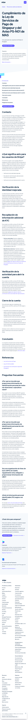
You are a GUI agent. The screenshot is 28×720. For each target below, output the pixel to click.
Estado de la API (18, 661)
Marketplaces (18, 607)
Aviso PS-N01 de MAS (9, 364)
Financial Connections (7, 607)
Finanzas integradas (19, 596)
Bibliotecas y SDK (19, 667)
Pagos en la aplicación (20, 605)
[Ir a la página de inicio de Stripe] (3, 580)
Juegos (16, 621)
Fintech (16, 620)
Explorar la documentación (8, 568)
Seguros (17, 625)
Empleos (17, 680)
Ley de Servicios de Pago (10, 361)
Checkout (4, 596)
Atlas (3, 589)
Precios (3, 587)
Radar (3, 624)
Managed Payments (6, 617)
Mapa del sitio (5, 696)
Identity (4, 609)
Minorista (17, 639)
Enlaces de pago (6, 618)
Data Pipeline (5, 604)
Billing (3, 593)
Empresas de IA (18, 614)
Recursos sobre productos (14, 7)
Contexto (4, 83)
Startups (17, 589)
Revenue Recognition (7, 626)
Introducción (5, 80)
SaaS (16, 612)
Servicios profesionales (20, 635)
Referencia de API (19, 660)
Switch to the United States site (9, 716)
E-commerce (18, 595)
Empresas (17, 587)
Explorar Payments (6, 552)
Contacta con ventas (18, 535)
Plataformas (18, 611)
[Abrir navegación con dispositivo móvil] (25, 2)
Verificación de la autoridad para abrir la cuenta (13, 92)
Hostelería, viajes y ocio (20, 623)
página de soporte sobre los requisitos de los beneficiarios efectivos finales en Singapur (15, 263)
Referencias (5, 100)
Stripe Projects (18, 668)
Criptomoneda (5, 602)
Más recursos (5, 702)
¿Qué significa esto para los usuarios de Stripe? (13, 85)
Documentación (18, 658)
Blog (3, 681)
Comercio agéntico (19, 591)
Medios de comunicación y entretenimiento (18, 629)
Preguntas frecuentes (7, 102)
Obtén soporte (5, 707)
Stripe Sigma (5, 628)
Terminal (4, 631)
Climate (4, 598)
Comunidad (4, 683)
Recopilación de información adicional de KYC (13, 90)
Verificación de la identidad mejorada (11, 88)
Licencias (4, 695)
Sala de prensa (18, 682)
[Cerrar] (25, 713)
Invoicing (4, 611)
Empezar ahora (6, 535)
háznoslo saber (21, 350)
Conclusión (4, 97)
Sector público (18, 637)
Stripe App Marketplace (20, 647)
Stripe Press (18, 684)
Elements (4, 606)
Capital (3, 595)
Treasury (4, 633)
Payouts (4, 622)
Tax (3, 629)
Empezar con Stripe (8, 45)
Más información (6, 62)
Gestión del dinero (19, 609)
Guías (3, 7)
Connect (4, 600)
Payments (4, 620)
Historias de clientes (6, 679)
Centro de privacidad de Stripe (15, 502)
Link (3, 615)
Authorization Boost (6, 591)
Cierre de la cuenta (6, 95)
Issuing (3, 613)
